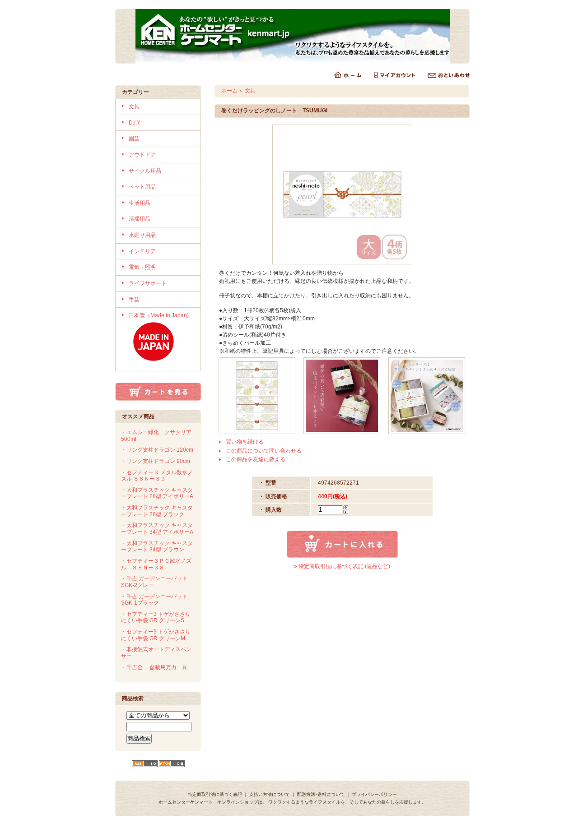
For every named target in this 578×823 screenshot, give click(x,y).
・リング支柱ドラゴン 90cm (155, 461)
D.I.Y (134, 123)
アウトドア (142, 155)
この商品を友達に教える (255, 459)
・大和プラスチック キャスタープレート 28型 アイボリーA (157, 493)
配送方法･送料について (321, 794)
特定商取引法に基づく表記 (215, 794)
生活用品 (139, 203)
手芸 (134, 299)
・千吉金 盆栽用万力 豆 (154, 667)
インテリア (142, 251)
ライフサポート (148, 283)
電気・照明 (142, 267)
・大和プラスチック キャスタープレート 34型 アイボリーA (157, 528)
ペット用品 (142, 187)
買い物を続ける (245, 442)
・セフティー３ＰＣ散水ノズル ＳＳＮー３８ (156, 564)
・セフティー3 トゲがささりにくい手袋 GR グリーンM (156, 635)
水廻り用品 (142, 235)
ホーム (229, 91)
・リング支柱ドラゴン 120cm (157, 450)
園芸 (134, 138)
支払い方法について (269, 794)
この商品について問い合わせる (264, 451)
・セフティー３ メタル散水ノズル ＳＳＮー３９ (157, 475)
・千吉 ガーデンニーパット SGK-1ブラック (154, 599)
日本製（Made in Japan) (159, 315)
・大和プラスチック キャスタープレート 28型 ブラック (157, 511)
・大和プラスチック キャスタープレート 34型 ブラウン (157, 546)
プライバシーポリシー (374, 794)
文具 (134, 106)
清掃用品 (139, 219)
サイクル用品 (145, 171)
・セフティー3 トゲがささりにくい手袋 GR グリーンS (156, 617)
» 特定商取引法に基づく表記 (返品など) (342, 566)
